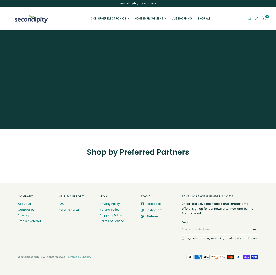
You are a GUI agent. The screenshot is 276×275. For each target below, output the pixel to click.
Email (185, 222)
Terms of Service (112, 221)
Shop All (204, 18)
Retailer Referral (29, 221)
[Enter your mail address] (254, 229)
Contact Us (26, 210)
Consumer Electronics (108, 18)
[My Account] (256, 18)
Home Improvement (148, 18)
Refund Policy (109, 210)
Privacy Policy (110, 204)
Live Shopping (181, 18)
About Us (24, 204)
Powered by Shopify (78, 257)
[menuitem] (110, 18)
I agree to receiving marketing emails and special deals (221, 238)
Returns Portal (69, 210)
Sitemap (24, 215)
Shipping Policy (111, 215)
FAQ (61, 204)
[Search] (249, 18)
